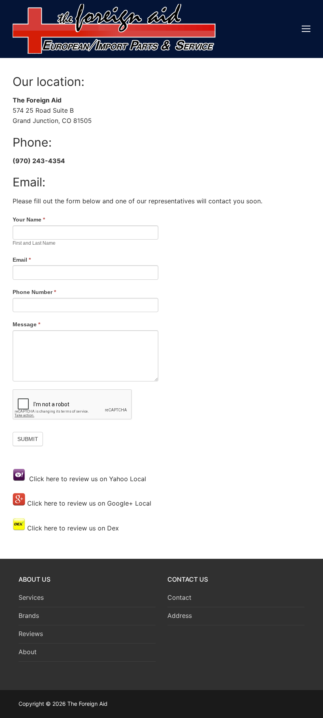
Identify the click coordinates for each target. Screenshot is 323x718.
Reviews (31, 634)
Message (26, 324)
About (28, 652)
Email (22, 260)
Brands (29, 615)
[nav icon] (306, 29)
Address (179, 615)
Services (31, 597)
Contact (179, 597)
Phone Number (34, 292)
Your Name (29, 219)
